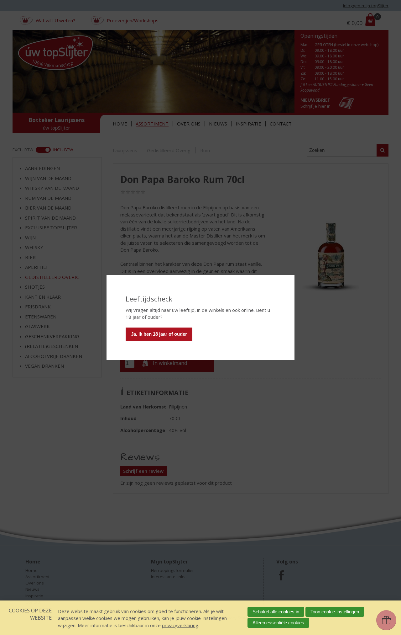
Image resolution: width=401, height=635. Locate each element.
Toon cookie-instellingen (334, 611)
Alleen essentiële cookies (278, 622)
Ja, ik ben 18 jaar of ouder (159, 334)
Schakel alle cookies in (276, 611)
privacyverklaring (180, 625)
